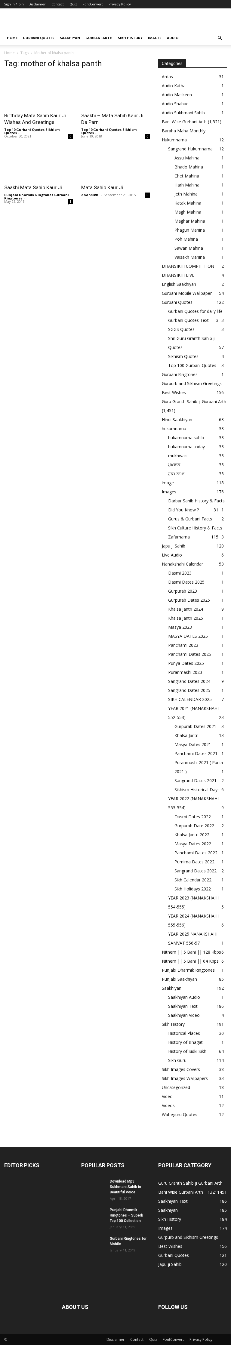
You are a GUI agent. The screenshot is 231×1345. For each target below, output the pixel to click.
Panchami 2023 (183, 645)
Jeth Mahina (186, 194)
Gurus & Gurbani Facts (190, 519)
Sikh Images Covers (181, 1069)
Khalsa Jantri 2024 (185, 609)
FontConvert (93, 4)
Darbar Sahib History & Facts (196, 501)
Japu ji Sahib (173, 546)
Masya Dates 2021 (192, 744)
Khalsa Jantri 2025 (185, 618)
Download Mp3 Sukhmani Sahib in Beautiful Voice (125, 1186)
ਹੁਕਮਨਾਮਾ (176, 474)
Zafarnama (179, 537)
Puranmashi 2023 (185, 672)
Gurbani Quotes (38, 37)
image (168, 483)
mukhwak (177, 455)
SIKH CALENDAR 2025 (190, 699)
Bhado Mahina (188, 167)
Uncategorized (176, 1087)
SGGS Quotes (181, 329)
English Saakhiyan (179, 284)
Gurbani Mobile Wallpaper (187, 293)
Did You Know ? (183, 510)
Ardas (167, 76)
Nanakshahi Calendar (182, 564)
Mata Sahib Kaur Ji (102, 187)
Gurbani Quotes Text (188, 320)
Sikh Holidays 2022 (192, 889)
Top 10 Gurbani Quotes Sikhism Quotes (32, 131)
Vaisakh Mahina (189, 257)
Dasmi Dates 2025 (186, 582)
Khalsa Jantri (186, 735)
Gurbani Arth (98, 37)
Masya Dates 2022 (192, 844)
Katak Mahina (187, 203)
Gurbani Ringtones (180, 374)
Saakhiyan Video (184, 1015)
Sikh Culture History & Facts (195, 528)
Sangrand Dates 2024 (189, 681)
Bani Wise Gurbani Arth (184, 122)
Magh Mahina (187, 212)
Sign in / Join (14, 4)
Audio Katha (174, 85)
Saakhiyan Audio (184, 997)
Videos (168, 1105)
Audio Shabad (175, 103)
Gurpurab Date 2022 (194, 825)
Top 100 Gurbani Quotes (192, 365)
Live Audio (172, 555)
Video (167, 1096)
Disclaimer (37, 4)
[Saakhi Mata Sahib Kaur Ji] (38, 163)
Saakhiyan (70, 37)
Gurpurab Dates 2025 (189, 600)
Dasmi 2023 (180, 573)
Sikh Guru (177, 1060)
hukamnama (174, 428)
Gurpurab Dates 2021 (195, 726)
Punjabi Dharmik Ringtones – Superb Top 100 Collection (126, 1215)
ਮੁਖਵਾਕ (174, 464)
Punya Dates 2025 (186, 663)
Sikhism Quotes (183, 356)
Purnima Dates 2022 (194, 862)
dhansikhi (90, 195)
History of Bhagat (185, 1042)
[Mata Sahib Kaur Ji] (115, 163)
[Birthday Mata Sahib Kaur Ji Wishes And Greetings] (38, 91)
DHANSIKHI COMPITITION (188, 266)
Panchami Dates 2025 (189, 654)
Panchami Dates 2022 (195, 853)
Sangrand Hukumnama (190, 149)
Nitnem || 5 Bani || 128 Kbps (191, 952)
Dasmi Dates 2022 (192, 816)
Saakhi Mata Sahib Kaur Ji (33, 187)
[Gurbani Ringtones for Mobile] (93, 1244)
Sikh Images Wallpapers (185, 1078)
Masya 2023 (180, 627)
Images (155, 37)
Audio (172, 37)
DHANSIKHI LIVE (178, 275)
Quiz (73, 4)
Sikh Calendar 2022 (192, 880)
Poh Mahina (186, 239)
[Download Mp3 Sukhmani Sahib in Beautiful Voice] (93, 1187)
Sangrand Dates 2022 (195, 871)
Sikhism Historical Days (197, 789)
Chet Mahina (186, 176)
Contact (57, 4)
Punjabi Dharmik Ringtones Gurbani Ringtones (36, 196)
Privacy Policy (120, 4)
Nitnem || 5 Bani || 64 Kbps (190, 961)
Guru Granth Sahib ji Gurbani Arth (194, 401)
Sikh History (173, 1024)
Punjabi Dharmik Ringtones (188, 970)
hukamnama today (186, 446)
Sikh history (130, 37)
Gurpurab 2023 (182, 591)
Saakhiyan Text (183, 1006)
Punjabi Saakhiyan (179, 979)
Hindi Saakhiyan (177, 419)
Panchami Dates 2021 (195, 753)
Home (12, 37)
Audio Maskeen (177, 94)
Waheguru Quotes (179, 1114)
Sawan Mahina (188, 248)
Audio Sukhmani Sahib (183, 113)
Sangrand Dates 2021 (195, 780)
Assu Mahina (186, 158)
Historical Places (184, 1033)
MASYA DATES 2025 (188, 636)
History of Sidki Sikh (187, 1051)
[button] (219, 38)
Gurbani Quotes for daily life (195, 311)
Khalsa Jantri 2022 (191, 835)
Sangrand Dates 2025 (189, 690)
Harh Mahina (186, 185)
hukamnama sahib (186, 437)
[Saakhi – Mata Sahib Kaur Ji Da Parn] (115, 91)
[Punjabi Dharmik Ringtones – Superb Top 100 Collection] (93, 1215)
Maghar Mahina (189, 221)
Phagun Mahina (189, 230)
